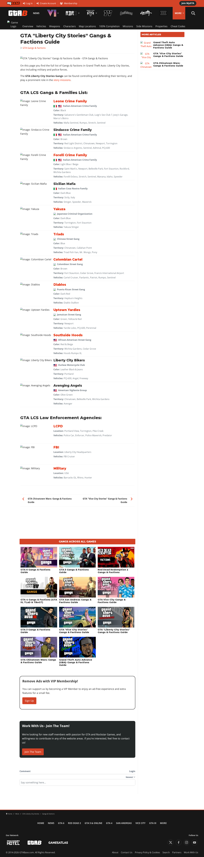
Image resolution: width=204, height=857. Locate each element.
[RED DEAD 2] (72, 13)
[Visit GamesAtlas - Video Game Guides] (58, 843)
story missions (62, 80)
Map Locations (87, 26)
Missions (128, 26)
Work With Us (191, 852)
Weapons (54, 26)
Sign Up (29, 700)
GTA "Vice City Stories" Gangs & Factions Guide (168, 54)
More (178, 13)
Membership (70, 3)
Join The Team (33, 751)
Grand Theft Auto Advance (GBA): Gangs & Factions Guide (168, 45)
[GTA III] (163, 13)
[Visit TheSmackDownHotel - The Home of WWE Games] (13, 843)
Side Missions (144, 26)
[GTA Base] (18, 13)
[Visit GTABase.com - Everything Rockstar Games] (34, 843)
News (36, 13)
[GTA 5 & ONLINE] (91, 13)
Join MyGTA (188, 3)
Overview (27, 26)
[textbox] (77, 783)
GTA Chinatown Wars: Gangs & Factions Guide (168, 64)
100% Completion (109, 26)
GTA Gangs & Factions (34, 47)
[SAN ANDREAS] (126, 13)
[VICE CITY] (146, 13)
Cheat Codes (178, 26)
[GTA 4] (108, 13)
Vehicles (41, 26)
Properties (161, 26)
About (115, 852)
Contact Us (126, 852)
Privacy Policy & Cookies (147, 852)
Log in (29, 3)
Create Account (48, 3)
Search (166, 852)
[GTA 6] (52, 13)
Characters (69, 26)
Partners (176, 852)
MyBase (11, 3)
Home (40, 823)
